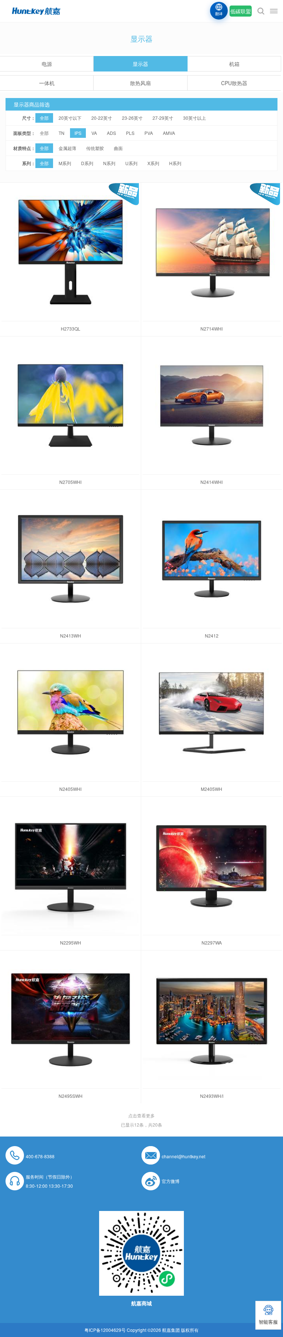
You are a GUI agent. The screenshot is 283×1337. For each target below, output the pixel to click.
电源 (47, 63)
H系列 (175, 163)
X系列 (153, 163)
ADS (111, 133)
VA (94, 133)
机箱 (234, 63)
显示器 (140, 63)
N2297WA (212, 942)
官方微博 (170, 1181)
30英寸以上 (194, 118)
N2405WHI (70, 789)
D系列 (87, 163)
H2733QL (70, 328)
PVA (148, 133)
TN (61, 133)
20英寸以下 (70, 118)
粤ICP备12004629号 (105, 1330)
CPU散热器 (234, 83)
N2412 (212, 635)
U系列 (131, 163)
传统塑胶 (95, 148)
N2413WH (70, 635)
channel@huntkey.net (183, 1156)
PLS (130, 133)
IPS (77, 133)
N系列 (109, 163)
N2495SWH (71, 1096)
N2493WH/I (211, 1096)
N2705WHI (70, 482)
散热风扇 (140, 83)
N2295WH (70, 942)
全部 (44, 118)
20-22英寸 (101, 118)
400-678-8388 (40, 1156)
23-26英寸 (132, 118)
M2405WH (211, 789)
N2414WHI (211, 482)
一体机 (47, 83)
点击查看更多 (141, 1115)
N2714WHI (211, 328)
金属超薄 (67, 148)
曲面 (118, 148)
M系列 (65, 163)
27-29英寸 (163, 118)
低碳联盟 (240, 11)
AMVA (169, 133)
